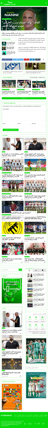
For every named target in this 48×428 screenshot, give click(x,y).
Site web (34, 123)
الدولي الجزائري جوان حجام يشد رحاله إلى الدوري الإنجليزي (34, 175)
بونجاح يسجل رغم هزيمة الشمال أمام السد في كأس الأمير (12, 259)
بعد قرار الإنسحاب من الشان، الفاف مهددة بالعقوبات (11, 43)
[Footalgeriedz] (9, 3)
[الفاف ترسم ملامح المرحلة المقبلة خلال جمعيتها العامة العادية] (39, 84)
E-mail (19, 123)
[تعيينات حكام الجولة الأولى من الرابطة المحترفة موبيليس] (13, 186)
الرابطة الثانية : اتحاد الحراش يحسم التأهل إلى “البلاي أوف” (11, 238)
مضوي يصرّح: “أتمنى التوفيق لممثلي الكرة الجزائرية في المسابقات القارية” (34, 154)
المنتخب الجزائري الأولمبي (28, 193)
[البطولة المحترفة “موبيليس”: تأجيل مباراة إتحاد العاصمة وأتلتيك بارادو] (13, 207)
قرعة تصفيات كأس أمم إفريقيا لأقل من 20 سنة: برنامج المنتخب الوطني (12, 175)
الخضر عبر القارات (27, 235)
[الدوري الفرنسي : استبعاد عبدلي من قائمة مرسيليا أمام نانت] (35, 228)
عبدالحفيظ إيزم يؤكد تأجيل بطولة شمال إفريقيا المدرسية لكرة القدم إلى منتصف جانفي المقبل (11, 48)
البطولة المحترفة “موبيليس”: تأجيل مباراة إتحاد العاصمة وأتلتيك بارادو (11, 217)
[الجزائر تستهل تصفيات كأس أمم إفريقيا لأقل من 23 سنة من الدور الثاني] (35, 186)
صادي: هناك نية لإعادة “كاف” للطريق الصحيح (11, 52)
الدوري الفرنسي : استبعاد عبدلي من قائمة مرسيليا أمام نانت (34, 238)
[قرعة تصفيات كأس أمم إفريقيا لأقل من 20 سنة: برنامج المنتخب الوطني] (13, 165)
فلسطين (30, 415)
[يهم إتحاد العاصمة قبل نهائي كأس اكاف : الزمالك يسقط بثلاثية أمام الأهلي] (35, 207)
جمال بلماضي (23, 415)
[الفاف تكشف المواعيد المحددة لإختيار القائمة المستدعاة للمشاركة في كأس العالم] (24, 84)
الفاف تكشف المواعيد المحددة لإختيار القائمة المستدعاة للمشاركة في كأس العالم (24, 92)
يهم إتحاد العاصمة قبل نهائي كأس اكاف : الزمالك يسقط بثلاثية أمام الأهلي (35, 217)
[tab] (33, 77)
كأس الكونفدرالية (27, 256)
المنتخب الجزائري (15, 415)
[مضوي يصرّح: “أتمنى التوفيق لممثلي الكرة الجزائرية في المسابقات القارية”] (35, 144)
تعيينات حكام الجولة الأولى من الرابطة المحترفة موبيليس (12, 196)
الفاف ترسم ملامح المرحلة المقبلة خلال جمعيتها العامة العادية (38, 92)
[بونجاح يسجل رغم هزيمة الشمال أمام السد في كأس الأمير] (13, 249)
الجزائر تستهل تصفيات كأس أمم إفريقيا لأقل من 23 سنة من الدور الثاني (34, 196)
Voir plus (24, 98)
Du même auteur (41, 77)
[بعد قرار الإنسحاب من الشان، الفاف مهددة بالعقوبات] (4, 44)
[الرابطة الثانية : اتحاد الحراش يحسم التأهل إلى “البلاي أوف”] (13, 228)
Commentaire (6, 109)
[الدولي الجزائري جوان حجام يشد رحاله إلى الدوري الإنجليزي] (35, 165)
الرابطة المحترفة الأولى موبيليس (6, 193)
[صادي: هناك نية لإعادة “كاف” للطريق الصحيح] (4, 53)
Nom (4, 123)
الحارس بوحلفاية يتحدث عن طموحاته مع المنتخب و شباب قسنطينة (12, 154)
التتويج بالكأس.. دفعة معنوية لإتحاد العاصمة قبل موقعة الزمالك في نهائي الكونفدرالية (34, 259)
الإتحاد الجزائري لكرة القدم (5, 89)
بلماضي (35, 415)
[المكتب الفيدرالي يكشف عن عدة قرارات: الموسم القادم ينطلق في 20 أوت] (9, 84)
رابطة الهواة (3, 235)
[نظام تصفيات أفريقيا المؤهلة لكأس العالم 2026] (12, 364)
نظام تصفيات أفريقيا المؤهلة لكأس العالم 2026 (11, 373)
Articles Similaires (33, 77)
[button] (35, 212)
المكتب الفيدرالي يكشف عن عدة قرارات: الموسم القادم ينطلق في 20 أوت (8, 92)
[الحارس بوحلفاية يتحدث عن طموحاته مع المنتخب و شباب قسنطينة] (13, 144)
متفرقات (3, 370)
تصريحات (3, 328)
